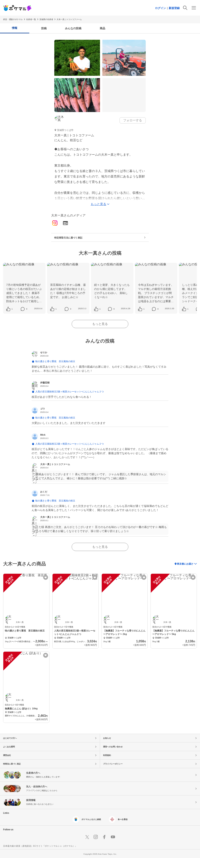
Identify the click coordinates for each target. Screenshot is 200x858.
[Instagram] (55, 223)
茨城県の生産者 (46, 19)
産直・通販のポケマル (13, 19)
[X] (87, 837)
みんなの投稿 (73, 28)
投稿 (44, 28)
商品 (102, 28)
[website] (65, 223)
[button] (12, 309)
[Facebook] (104, 837)
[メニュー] (194, 8)
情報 (14, 27)
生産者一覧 (31, 19)
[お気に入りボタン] (45, 577)
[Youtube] (113, 837)
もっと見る (100, 324)
